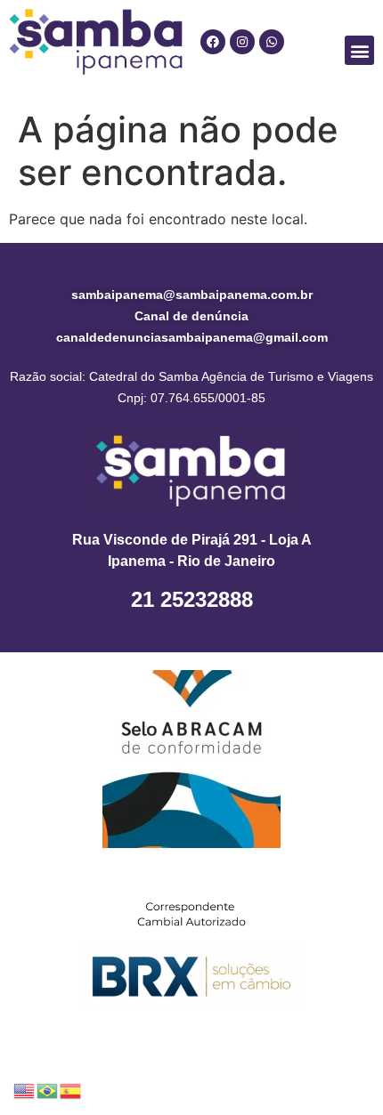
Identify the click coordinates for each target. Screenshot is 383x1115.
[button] (359, 50)
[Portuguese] (48, 1089)
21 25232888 (192, 599)
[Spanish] (71, 1089)
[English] (25, 1089)
